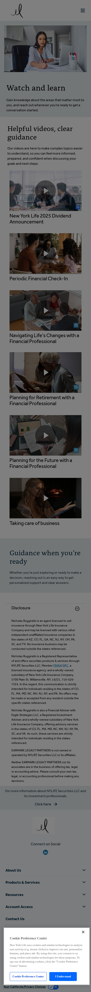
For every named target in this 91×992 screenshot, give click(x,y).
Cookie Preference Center (28, 976)
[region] (46, 956)
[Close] (83, 932)
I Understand (63, 976)
